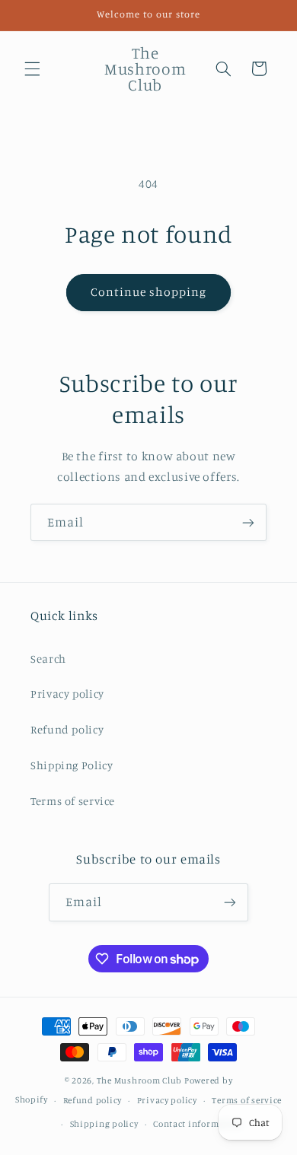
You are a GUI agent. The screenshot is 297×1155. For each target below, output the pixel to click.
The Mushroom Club (140, 1080)
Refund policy (67, 729)
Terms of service (72, 800)
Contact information (197, 1123)
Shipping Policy (71, 765)
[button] (32, 68)
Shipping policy (104, 1123)
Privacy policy (67, 693)
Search (48, 658)
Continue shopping (149, 292)
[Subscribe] (248, 522)
